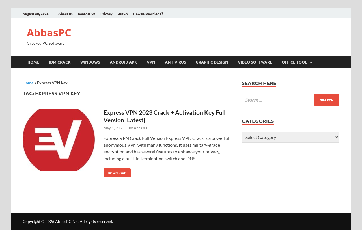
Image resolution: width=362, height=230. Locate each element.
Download (115, 171)
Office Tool (294, 61)
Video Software (255, 61)
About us (65, 13)
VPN (151, 61)
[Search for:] (290, 100)
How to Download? (148, 13)
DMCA (123, 13)
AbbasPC (49, 33)
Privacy (106, 13)
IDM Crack (60, 61)
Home (33, 61)
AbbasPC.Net (67, 221)
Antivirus (175, 61)
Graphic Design (212, 61)
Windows (90, 61)
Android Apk (123, 61)
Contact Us (86, 13)
